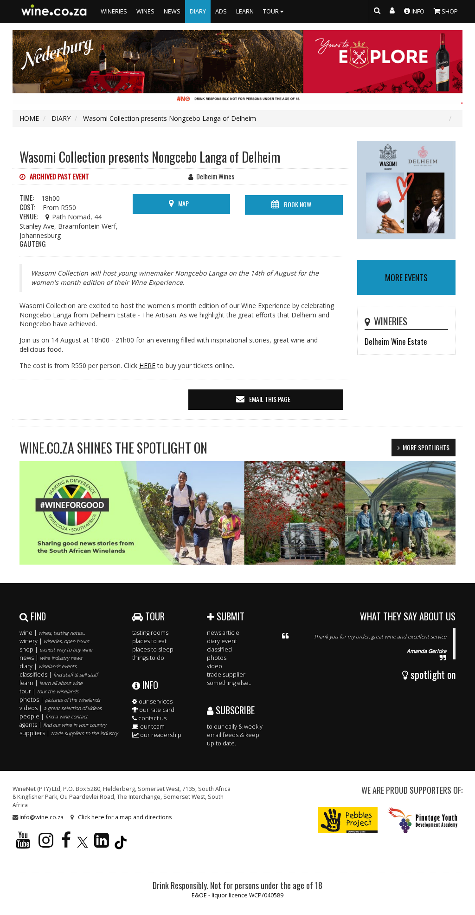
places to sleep (152, 649)
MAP (183, 203)
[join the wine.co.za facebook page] (66, 844)
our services (155, 701)
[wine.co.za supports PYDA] (422, 819)
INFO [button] (417, 11)
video (214, 666)
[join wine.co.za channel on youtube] (23, 844)
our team (152, 727)
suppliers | (68, 733)
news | (50, 658)
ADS (221, 11)
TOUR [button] (271, 11)
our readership (160, 735)
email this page (269, 399)
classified (219, 649)
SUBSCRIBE (234, 710)
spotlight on (432, 674)
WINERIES (114, 11)
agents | (62, 725)
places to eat (149, 641)
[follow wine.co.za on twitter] (83, 844)
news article (223, 633)
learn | (51, 683)
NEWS (172, 11)
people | (53, 716)
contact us (152, 718)
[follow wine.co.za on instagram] (46, 844)
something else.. (229, 683)
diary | (48, 666)
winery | (55, 641)
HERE (147, 365)
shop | (55, 649)
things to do (148, 658)
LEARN (245, 11)
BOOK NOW (297, 204)
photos (216, 658)
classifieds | (58, 674)
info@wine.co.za (41, 817)
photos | (59, 700)
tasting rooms (150, 633)
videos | (60, 708)
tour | (48, 691)
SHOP (449, 11)
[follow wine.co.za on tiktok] (121, 844)
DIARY (198, 11)
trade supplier (226, 674)
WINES (145, 11)
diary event (222, 641)
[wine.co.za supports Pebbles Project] (348, 819)
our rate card (156, 710)
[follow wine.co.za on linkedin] (101, 844)
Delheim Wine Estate (396, 341)
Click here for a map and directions (125, 817)
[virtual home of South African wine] (54, 11)
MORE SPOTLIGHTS (426, 447)
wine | (52, 633)
